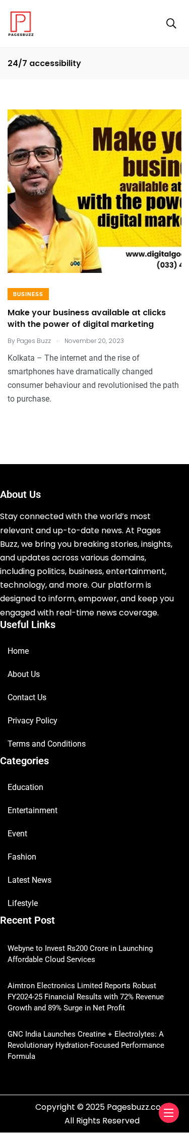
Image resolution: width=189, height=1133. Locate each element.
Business (28, 294)
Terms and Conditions (47, 744)
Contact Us (27, 697)
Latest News (29, 880)
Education (25, 787)
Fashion (22, 857)
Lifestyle (23, 903)
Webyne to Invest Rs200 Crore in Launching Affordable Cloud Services (80, 954)
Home (18, 651)
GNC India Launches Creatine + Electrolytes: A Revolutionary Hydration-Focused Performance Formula (86, 1045)
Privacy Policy (32, 720)
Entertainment (32, 810)
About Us (24, 674)
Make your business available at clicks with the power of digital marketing (87, 318)
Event (17, 833)
